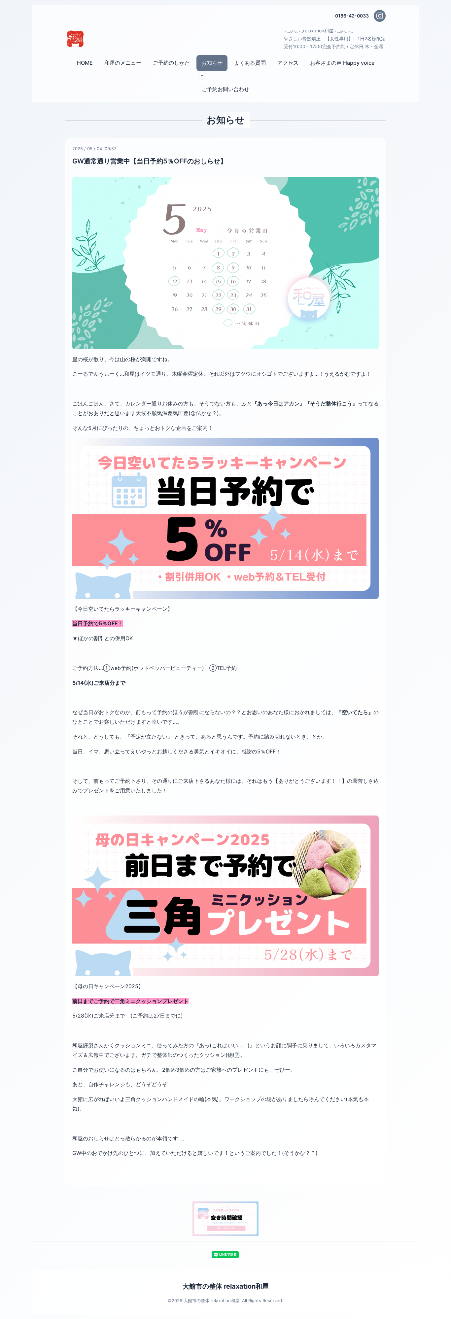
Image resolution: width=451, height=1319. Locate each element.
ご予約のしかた (171, 62)
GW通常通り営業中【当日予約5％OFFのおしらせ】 (149, 161)
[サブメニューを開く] (202, 76)
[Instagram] (380, 16)
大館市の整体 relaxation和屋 (226, 1286)
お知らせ (212, 62)
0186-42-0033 (352, 15)
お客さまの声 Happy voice (342, 62)
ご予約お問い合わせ (225, 89)
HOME (85, 62)
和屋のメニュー (122, 62)
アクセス (287, 62)
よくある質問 (250, 62)
